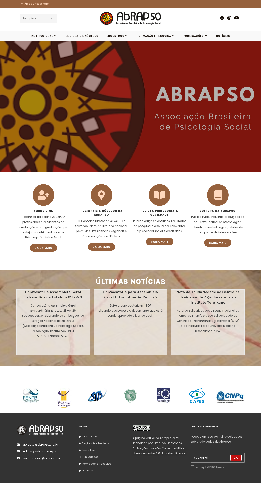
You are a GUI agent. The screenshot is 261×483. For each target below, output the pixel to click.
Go (236, 457)
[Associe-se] (43, 195)
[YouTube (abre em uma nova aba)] (237, 18)
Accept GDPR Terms (210, 467)
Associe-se (43, 211)
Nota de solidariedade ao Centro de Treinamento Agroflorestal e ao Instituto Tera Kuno (208, 297)
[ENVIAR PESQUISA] (53, 18)
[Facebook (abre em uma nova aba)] (222, 18)
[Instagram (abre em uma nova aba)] (229, 18)
